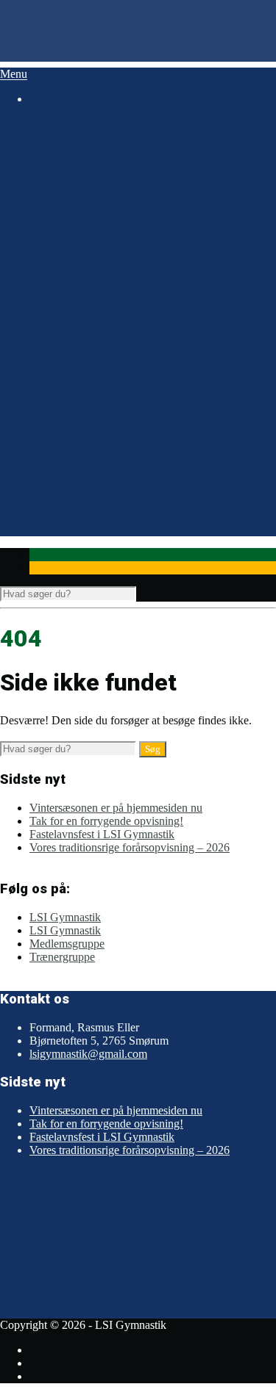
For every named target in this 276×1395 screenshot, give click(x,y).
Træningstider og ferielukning (122, 423)
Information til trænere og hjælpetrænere (146, 463)
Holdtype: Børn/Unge (104, 150)
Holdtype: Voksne (95, 176)
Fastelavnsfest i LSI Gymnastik (101, 834)
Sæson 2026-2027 (71, 137)
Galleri (45, 489)
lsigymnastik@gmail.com (88, 1054)
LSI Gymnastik (65, 917)
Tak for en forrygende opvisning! (106, 821)
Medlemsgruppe (67, 943)
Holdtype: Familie (95, 163)
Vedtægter (76, 331)
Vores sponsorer (90, 273)
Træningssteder (88, 410)
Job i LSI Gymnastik (101, 247)
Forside (46, 124)
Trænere (72, 216)
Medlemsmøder (89, 317)
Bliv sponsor (111, 287)
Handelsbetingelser (97, 344)
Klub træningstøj (92, 476)
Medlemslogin (86, 384)
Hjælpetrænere (87, 229)
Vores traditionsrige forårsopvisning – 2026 (129, 847)
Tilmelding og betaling (105, 397)
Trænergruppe (62, 957)
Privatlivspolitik (89, 357)
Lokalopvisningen (95, 450)
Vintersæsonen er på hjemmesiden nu (115, 807)
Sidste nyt (52, 503)
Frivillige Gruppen (96, 260)
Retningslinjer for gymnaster (119, 436)
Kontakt (72, 300)
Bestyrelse (77, 203)
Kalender (50, 516)
